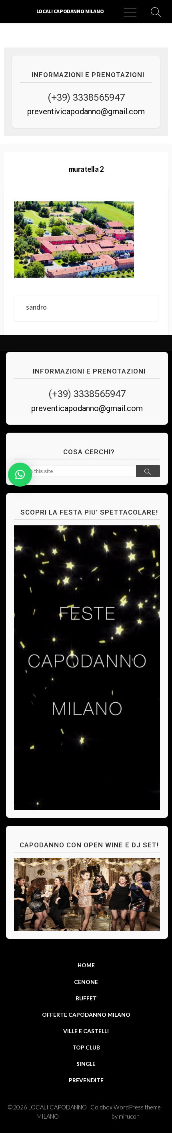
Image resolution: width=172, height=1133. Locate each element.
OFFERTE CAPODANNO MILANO (86, 1014)
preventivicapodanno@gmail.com (86, 111)
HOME (86, 965)
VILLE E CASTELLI (86, 1031)
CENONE (86, 981)
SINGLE (86, 1063)
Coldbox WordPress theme (125, 1107)
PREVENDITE (86, 1080)
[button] (20, 475)
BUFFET (86, 998)
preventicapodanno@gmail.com (87, 408)
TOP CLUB (86, 1047)
